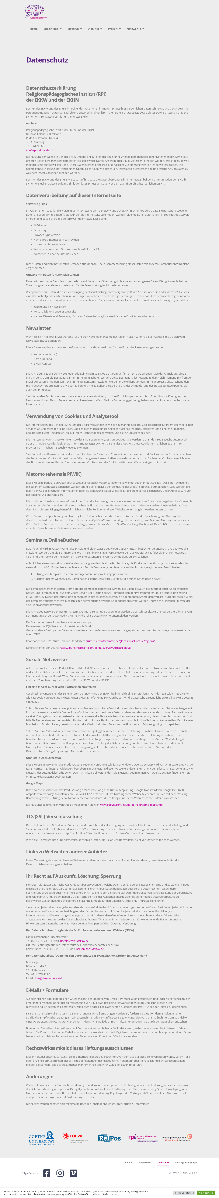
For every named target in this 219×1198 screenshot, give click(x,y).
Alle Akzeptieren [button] (206, 1193)
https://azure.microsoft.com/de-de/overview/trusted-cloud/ (95, 647)
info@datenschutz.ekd (48, 978)
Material (73, 29)
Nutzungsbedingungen (186, 1162)
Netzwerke (134, 29)
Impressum (145, 1162)
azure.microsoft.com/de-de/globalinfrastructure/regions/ (120, 641)
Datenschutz (163, 1162)
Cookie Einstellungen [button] (184, 1193)
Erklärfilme (51, 29)
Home (34, 29)
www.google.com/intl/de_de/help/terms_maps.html (131, 804)
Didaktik (93, 29)
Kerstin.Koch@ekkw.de (90, 949)
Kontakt (129, 1162)
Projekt (113, 29)
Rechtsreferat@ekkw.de (74, 941)
